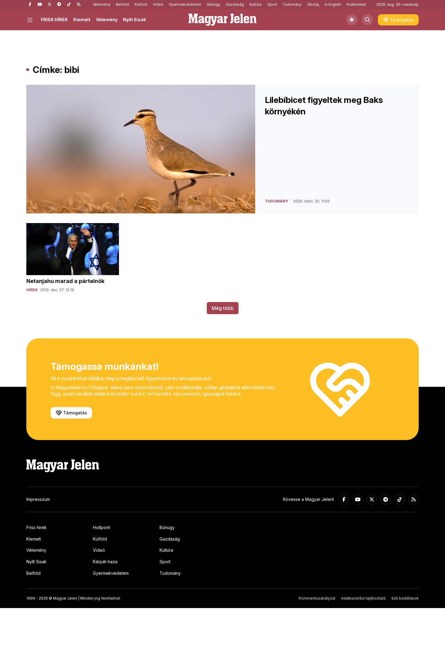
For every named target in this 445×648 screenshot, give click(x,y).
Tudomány (292, 4)
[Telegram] (59, 4)
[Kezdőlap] (222, 20)
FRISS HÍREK (54, 19)
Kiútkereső (356, 4)
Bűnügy (213, 4)
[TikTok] (68, 4)
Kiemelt (81, 19)
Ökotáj (313, 4)
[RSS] (78, 4)
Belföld (122, 4)
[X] (49, 4)
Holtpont (101, 527)
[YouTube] (39, 4)
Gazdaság (235, 4)
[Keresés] (367, 19)
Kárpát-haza (105, 561)
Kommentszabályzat (317, 598)
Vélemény (101, 4)
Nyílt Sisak (134, 19)
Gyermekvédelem (185, 4)
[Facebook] (30, 4)
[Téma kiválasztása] (351, 19)
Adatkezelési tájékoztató (363, 598)
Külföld (140, 4)
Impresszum (38, 499)
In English (333, 4)
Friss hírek (36, 527)
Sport (272, 4)
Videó (158, 4)
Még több (223, 308)
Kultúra (255, 4)
